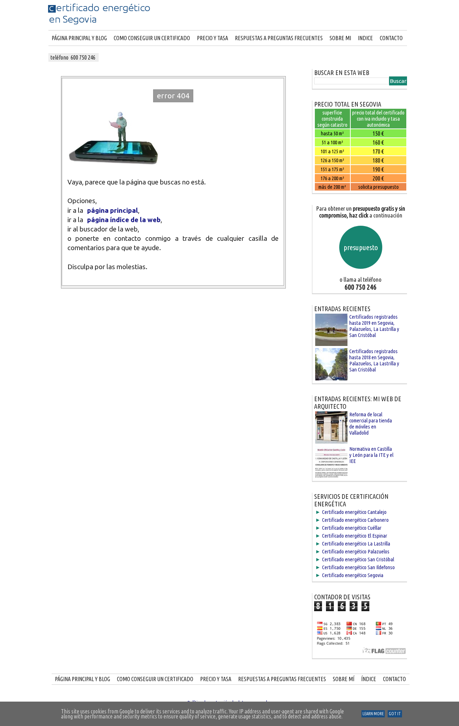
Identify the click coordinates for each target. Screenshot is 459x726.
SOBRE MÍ (343, 679)
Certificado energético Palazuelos (355, 551)
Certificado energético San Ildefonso (358, 567)
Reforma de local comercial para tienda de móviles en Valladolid (370, 423)
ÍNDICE (368, 679)
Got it (395, 713)
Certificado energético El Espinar (354, 536)
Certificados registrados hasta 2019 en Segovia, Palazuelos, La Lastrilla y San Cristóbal (374, 326)
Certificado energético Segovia (352, 575)
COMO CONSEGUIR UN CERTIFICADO (152, 38)
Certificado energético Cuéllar (352, 528)
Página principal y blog (79, 38)
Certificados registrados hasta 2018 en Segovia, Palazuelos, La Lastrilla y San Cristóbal (374, 360)
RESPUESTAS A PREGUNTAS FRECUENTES (279, 38)
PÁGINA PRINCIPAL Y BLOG (82, 679)
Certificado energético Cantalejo (354, 512)
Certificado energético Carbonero (355, 520)
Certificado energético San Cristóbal (358, 559)
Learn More (373, 713)
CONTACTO (391, 38)
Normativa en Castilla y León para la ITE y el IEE (371, 455)
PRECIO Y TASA (212, 38)
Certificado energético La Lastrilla (356, 543)
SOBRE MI (340, 38)
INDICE (365, 38)
